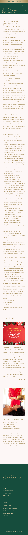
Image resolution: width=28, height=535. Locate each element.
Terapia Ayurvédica (8, 490)
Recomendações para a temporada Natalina (14, 348)
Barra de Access (7, 493)
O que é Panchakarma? (14, 419)
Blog (4, 500)
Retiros (4, 497)
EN (22, 5)
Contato (5, 502)
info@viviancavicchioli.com (10, 508)
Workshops (6, 495)
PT (25, 5)
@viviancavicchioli (8, 510)
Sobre (4, 488)
